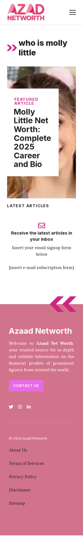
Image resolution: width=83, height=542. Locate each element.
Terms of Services (26, 463)
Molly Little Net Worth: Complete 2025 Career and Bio (32, 138)
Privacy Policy (23, 477)
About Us (18, 450)
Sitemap (17, 503)
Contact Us (26, 385)
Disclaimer (20, 490)
